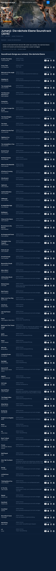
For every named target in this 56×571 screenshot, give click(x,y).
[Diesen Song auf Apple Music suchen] (48, 60)
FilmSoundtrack (8, 2)
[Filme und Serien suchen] (48, 2)
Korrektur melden (22, 49)
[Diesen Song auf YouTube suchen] (45, 60)
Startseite (3, 40)
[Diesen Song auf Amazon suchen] (54, 60)
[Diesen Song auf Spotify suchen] (51, 60)
